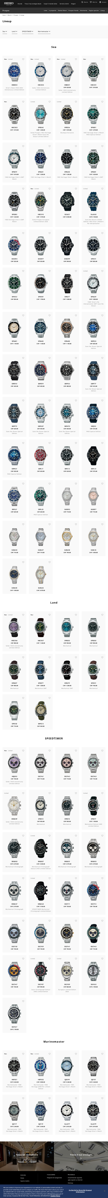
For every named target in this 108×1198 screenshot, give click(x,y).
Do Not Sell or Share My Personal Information (80, 1191)
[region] (54, 1191)
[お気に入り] (23, 59)
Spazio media (24, 1181)
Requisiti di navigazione (54, 1178)
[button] (84, 2)
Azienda (23, 1175)
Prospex (16, 15)
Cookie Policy (55, 1196)
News (22, 1178)
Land (13, 31)
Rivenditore (71, 1175)
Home (4, 15)
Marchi (10, 15)
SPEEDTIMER (26, 31)
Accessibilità (51, 1175)
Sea (4, 31)
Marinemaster (43, 31)
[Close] (104, 1191)
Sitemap (70, 1183)
